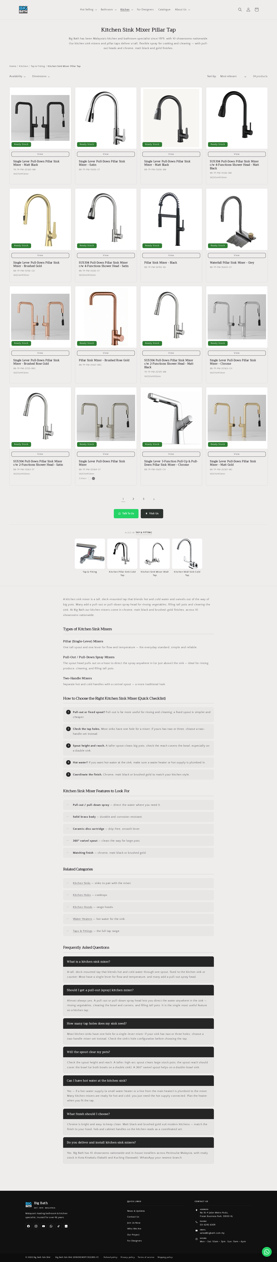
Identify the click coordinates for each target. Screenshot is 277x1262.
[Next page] (154, 499)
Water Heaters (82, 919)
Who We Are (134, 1228)
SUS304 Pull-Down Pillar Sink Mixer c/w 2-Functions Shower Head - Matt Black (168, 364)
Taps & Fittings (83, 931)
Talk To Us (128, 513)
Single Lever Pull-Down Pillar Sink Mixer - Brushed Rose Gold (36, 362)
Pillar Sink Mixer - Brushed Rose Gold (104, 360)
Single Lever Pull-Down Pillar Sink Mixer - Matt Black (36, 163)
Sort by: (212, 76)
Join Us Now (134, 1223)
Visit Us (154, 513)
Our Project (133, 1235)
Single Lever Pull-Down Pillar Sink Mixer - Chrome (233, 362)
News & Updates (136, 1211)
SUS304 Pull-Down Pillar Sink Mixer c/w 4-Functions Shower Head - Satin (104, 264)
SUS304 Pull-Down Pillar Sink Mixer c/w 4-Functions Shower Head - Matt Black (234, 165)
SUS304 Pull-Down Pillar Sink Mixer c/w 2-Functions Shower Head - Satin (38, 463)
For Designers (134, 1241)
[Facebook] (28, 1226)
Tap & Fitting (38, 66)
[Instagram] (36, 1226)
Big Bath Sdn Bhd (42, 1257)
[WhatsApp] (51, 1226)
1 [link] (123, 499)
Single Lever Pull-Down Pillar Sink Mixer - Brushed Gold (36, 264)
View (40, 154)
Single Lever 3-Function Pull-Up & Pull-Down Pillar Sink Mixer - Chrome (171, 463)
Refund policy (111, 1257)
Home (12, 66)
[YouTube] (44, 1226)
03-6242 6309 (208, 1225)
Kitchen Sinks (82, 883)
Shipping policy (165, 1257)
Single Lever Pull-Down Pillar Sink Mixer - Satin (102, 163)
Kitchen (23, 66)
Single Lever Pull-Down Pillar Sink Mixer (102, 463)
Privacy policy (128, 1257)
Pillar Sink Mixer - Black (160, 263)
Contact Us (133, 1217)
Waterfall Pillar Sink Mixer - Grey (232, 263)
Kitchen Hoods (83, 907)
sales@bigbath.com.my (212, 1233)
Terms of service (146, 1257)
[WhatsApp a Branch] (267, 1252)
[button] (88, 10)
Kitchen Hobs (82, 895)
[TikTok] (59, 1226)
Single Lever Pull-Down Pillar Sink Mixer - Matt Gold (233, 463)
